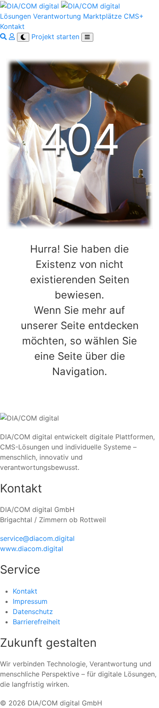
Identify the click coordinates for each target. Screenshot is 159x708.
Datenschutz (33, 611)
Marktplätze (102, 16)
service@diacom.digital (37, 538)
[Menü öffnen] (87, 37)
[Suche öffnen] (4, 36)
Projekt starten (56, 36)
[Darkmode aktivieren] (23, 37)
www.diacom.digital (31, 548)
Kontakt (12, 26)
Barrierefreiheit (36, 621)
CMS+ (134, 16)
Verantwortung (57, 16)
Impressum (30, 601)
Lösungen (15, 16)
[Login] (13, 36)
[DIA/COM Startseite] (60, 5)
